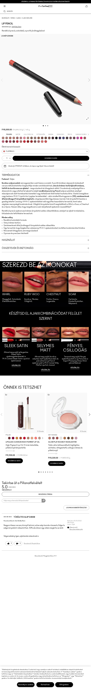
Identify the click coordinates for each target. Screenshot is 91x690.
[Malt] (28, 438)
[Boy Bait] (32, 438)
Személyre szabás (25, 684)
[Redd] (45, 141)
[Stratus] (76, 438)
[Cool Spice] (38, 138)
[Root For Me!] (52, 138)
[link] (16, 349)
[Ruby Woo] (24, 141)
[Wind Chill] (60, 438)
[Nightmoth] (67, 138)
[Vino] (74, 138)
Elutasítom (45, 684)
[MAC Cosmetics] (46, 6)
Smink (13, 18)
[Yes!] (16, 438)
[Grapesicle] (13, 438)
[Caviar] (56, 138)
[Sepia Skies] (72, 438)
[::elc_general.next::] (42, 438)
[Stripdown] (6, 138)
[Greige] (45, 138)
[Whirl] (17, 138)
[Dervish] (21, 138)
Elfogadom (64, 684)
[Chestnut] (49, 138)
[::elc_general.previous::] (6, 438)
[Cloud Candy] (57, 438)
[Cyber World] (63, 138)
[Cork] (31, 138)
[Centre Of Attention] (31, 141)
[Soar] (3, 141)
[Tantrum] (24, 438)
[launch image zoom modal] (87, 118)
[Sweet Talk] (84, 138)
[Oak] (28, 138)
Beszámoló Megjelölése (32, 543)
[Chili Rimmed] (28, 141)
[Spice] (13, 138)
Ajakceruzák (27, 18)
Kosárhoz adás (51, 158)
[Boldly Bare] (10, 138)
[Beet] (10, 141)
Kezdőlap (5, 18)
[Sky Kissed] (49, 438)
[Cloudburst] (64, 438)
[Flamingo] (42, 141)
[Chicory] (38, 141)
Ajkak (18, 18)
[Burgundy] (13, 141)
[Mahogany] (35, 141)
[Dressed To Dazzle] (39, 438)
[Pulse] (9, 438)
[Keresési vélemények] (44, 500)
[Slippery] (35, 438)
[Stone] (35, 138)
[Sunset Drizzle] (53, 438)
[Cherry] (17, 141)
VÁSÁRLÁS (16, 365)
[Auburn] (21, 141)
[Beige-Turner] (42, 138)
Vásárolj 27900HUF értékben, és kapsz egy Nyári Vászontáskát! (45, 1)
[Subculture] (3, 138)
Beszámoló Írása (45, 494)
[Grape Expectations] (60, 138)
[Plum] (70, 138)
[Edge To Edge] (24, 138)
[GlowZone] (68, 438)
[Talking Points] (81, 138)
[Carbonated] (20, 438)
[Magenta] (77, 138)
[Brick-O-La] (6, 141)
